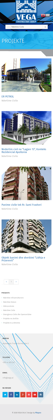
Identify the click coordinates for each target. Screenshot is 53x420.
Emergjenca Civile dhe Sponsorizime (17, 314)
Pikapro (38, 413)
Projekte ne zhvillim (11, 319)
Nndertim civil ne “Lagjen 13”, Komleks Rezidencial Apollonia (24, 151)
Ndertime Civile (10, 101)
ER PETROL (8, 96)
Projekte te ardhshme (11, 323)
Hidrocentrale (8, 306)
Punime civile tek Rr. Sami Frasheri (22, 205)
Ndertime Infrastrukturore (13, 298)
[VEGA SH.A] (26, 11)
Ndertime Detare (9, 302)
